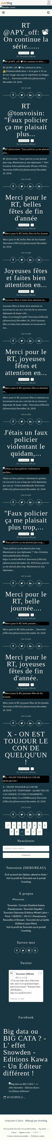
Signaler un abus (25, 1132)
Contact (13, 1132)
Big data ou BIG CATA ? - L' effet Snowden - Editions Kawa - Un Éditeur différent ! (25, 1052)
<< (8, 825)
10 (27, 832)
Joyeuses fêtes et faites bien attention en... (26, 278)
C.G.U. (35, 1132)
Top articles (42, 1129)
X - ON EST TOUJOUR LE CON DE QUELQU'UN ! (26, 748)
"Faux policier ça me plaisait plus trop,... (26, 520)
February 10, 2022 (17, 998)
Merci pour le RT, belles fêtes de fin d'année (26, 207)
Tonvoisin (27, 878)
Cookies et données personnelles (17, 1136)
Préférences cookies (37, 1136)
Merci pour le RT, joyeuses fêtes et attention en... (26, 362)
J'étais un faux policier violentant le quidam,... (26, 443)
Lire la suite (26, 88)
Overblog (42, 1120)
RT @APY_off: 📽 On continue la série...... (26, 35)
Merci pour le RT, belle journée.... (26, 601)
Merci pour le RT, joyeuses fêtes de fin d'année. (26, 667)
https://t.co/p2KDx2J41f (20, 992)
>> (39, 832)
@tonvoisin (21, 977)
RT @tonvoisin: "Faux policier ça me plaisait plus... (26, 120)
